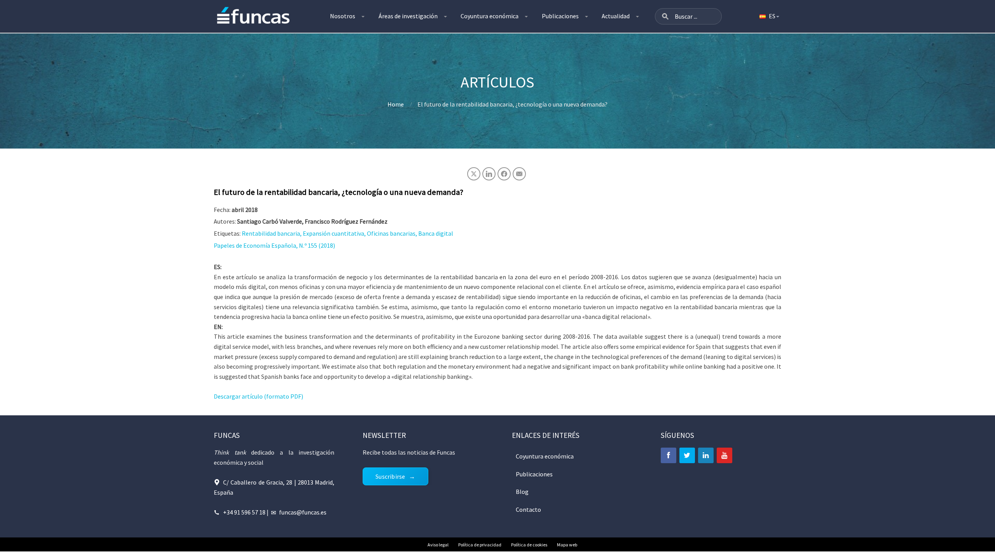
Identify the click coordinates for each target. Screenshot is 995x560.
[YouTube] (724, 455)
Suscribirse (390, 476)
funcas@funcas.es (302, 512)
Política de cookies (529, 545)
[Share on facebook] (504, 173)
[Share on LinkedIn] (489, 173)
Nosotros (342, 16)
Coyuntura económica (489, 16)
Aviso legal (438, 545)
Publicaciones (560, 16)
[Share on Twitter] (473, 173)
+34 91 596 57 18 (244, 512)
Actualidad (616, 16)
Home (396, 104)
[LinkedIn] (706, 455)
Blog (522, 491)
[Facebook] (668, 455)
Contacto (528, 509)
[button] (665, 16)
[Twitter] (687, 455)
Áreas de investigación (408, 16)
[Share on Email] (519, 173)
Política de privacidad (479, 545)
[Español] (768, 16)
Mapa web (567, 545)
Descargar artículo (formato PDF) (258, 396)
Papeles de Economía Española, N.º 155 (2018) (274, 245)
